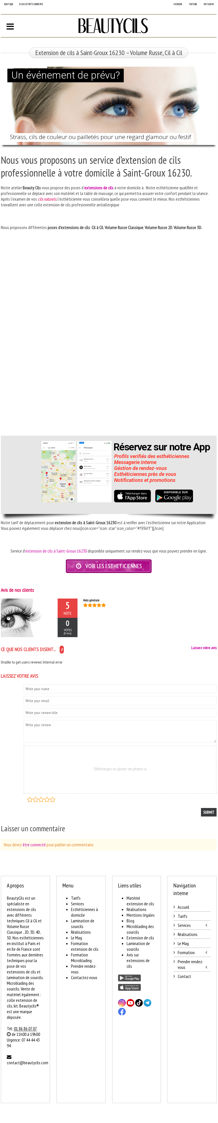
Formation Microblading (81, 957)
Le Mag (76, 938)
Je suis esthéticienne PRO (31, 4)
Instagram (209, 4)
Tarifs (76, 898)
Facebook (178, 4)
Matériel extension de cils (140, 900)
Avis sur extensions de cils (138, 960)
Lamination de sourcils (82, 923)
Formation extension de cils (84, 946)
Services (77, 903)
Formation (186, 952)
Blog (130, 920)
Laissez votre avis (204, 648)
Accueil (183, 907)
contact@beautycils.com (27, 1062)
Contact (184, 976)
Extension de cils (140, 938)
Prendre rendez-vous (190, 964)
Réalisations (81, 932)
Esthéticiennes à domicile (84, 912)
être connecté (34, 844)
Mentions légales (141, 915)
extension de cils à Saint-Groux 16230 (56, 551)
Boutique (8, 4)
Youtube (193, 4)
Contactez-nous (84, 977)
